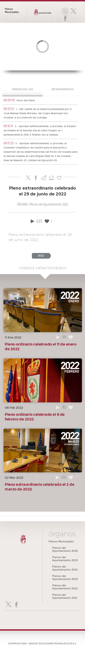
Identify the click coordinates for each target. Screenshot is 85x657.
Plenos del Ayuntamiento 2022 (65, 587)
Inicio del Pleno (19, 100)
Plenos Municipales (12, 11)
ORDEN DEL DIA (22, 89)
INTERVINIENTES (62, 89)
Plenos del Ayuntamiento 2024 (65, 568)
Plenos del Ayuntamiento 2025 (65, 559)
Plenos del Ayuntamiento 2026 (65, 549)
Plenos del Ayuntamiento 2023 (65, 578)
